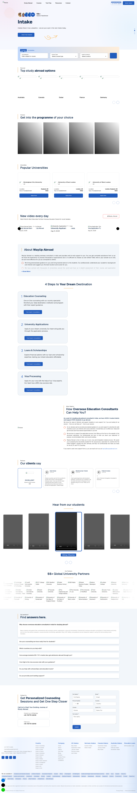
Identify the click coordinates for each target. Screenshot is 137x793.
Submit (77, 727)
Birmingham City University (33, 182)
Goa (112, 774)
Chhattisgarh (76, 774)
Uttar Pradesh (32, 778)
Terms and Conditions (61, 759)
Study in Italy (39, 757)
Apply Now (34, 195)
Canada (41, 97)
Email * (97, 694)
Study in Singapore (40, 762)
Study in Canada (40, 747)
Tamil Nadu (10, 778)
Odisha (111, 776)
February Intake (75, 751)
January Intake (75, 749)
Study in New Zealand (41, 760)
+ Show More (26, 271)
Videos (60, 749)
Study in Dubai (39, 749)
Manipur (84, 776)
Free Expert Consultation (33, 312)
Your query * (76, 714)
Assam (56, 774)
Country (97, 701)
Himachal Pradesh (7, 776)
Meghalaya (91, 776)
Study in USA (39, 768)
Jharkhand (29, 776)
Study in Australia (40, 745)
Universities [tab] (31, 50)
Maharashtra (76, 776)
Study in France (40, 751)
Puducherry (118, 776)
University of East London (67, 182)
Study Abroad (28, 3)
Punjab (125, 776)
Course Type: (55, 54)
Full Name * (76, 694)
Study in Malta (39, 759)
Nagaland (105, 776)
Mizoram (98, 776)
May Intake (74, 745)
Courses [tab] (23, 50)
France (82, 97)
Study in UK (38, 766)
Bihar (61, 774)
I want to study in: (86, 54)
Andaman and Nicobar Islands (22, 774)
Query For (98, 707)
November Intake (115, 749)
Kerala (43, 776)
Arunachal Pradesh (47, 774)
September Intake (76, 747)
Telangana (18, 778)
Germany (103, 97)
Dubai (61, 97)
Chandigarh (68, 774)
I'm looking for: (25, 54)
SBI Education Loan (129, 745)
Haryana (123, 774)
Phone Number (76, 701)
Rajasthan (131, 776)
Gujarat (117, 774)
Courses (38, 3)
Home (59, 745)
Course (74, 707)
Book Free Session (26, 36)
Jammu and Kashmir (19, 776)
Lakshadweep (56, 776)
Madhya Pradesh (66, 776)
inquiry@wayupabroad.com (109, 449)
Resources (58, 3)
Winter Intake (88, 747)
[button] (134, 28)
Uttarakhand (41, 778)
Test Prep (48, 3)
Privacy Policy (61, 757)
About (59, 747)
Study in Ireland (39, 755)
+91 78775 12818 (8, 747)
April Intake (74, 753)
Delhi (107, 774)
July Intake (113, 745)
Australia (21, 97)
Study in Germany (40, 753)
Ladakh (49, 776)
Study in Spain (39, 764)
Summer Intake (88, 745)
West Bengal (49, 778)
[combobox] (76, 703)
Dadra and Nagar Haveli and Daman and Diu (93, 774)
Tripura (24, 778)
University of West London (102, 182)
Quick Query (128, 3)
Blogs (59, 753)
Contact (68, 3)
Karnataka (36, 776)
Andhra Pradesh (36, 774)
